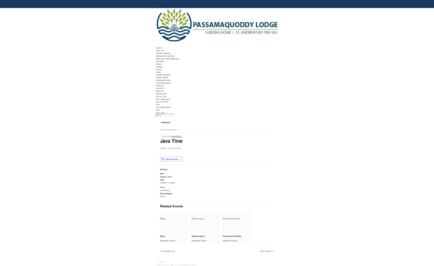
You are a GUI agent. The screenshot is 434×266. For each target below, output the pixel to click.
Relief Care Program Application (167, 59)
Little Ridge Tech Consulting (175, 265)
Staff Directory (161, 94)
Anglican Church (198, 236)
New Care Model (162, 102)
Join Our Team (161, 96)
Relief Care (160, 86)
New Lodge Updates (163, 107)
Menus (158, 72)
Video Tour (160, 50)
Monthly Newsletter (163, 75)
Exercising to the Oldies (232, 236)
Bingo (162, 236)
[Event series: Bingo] (176, 241)
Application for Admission (165, 56)
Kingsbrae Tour (168, 251)
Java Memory (165, 190)
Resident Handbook (163, 53)
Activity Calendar (162, 77)
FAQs (158, 104)
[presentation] (174, 222)
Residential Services (163, 80)
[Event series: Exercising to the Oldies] (238, 241)
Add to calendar (172, 159)
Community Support (163, 83)
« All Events (165, 122)
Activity (162, 196)
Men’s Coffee (266, 251)
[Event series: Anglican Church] (208, 241)
